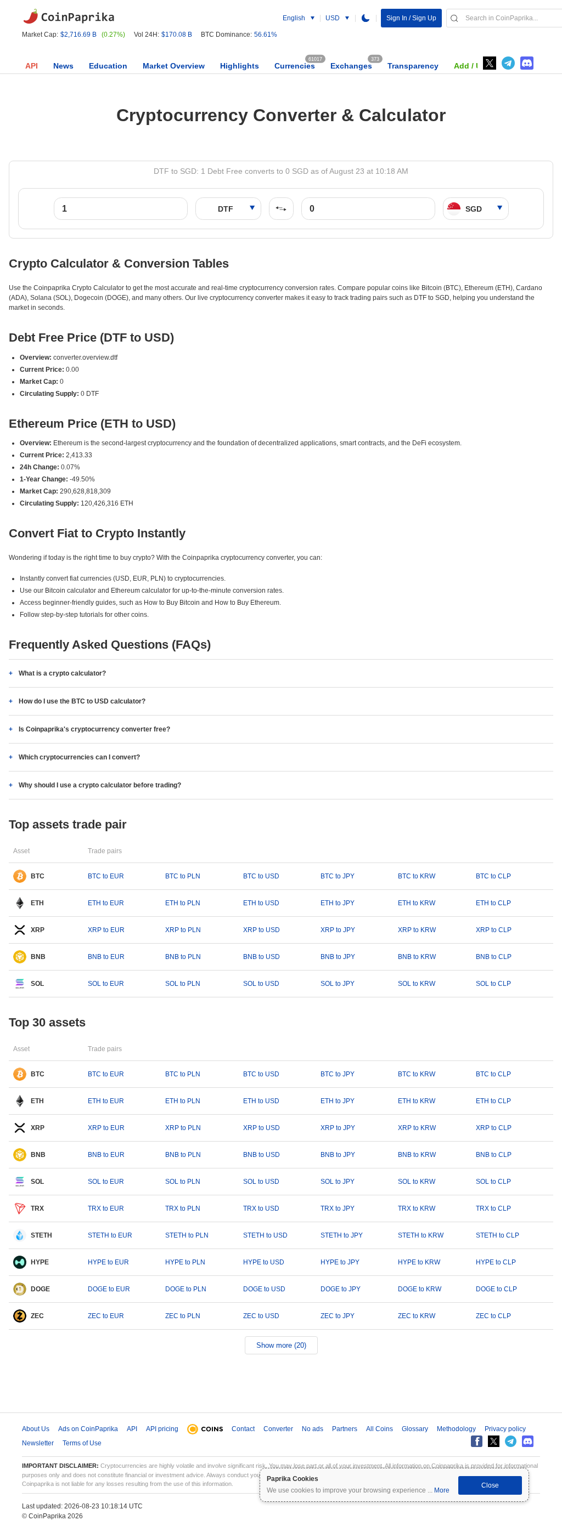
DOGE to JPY (341, 1289)
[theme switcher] (365, 18)
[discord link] (526, 63)
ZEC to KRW (416, 1316)
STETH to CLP (497, 1235)
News (63, 65)
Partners (344, 1429)
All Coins (379, 1429)
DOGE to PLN (185, 1289)
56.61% (265, 34)
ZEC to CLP (493, 1316)
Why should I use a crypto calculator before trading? (100, 785)
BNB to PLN (183, 957)
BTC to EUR (106, 876)
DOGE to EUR (109, 1289)
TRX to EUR (106, 1208)
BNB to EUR (106, 957)
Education (108, 65)
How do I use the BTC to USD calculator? (82, 701)
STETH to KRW (420, 1235)
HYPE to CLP (496, 1262)
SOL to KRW (416, 984)
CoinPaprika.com (68, 16)
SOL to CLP (493, 984)
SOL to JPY (338, 984)
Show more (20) (281, 1345)
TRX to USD (261, 1208)
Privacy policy (505, 1429)
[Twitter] (489, 63)
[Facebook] (476, 1441)
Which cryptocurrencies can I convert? (79, 757)
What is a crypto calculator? (62, 673)
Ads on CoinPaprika (88, 1429)
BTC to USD (261, 876)
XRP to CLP (494, 930)
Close (490, 1485)
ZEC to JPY (338, 1316)
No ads (312, 1429)
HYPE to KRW (419, 1262)
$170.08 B (176, 34)
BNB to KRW (417, 957)
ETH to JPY (338, 903)
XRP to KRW (417, 930)
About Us (35, 1429)
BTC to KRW (416, 876)
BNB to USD (261, 957)
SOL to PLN (182, 984)
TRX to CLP (493, 1208)
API (31, 65)
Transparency (413, 65)
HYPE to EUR (108, 1262)
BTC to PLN (182, 876)
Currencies (294, 65)
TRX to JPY (338, 1208)
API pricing (162, 1429)
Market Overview (174, 65)
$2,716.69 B (78, 34)
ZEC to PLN (182, 1316)
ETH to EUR (106, 903)
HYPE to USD (263, 1262)
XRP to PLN (183, 930)
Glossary (415, 1429)
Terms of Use (82, 1443)
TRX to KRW (416, 1208)
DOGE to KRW (419, 1289)
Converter (278, 1429)
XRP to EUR (106, 930)
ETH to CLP (493, 903)
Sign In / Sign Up (411, 18)
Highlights (239, 65)
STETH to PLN (187, 1235)
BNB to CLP (494, 957)
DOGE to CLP (496, 1289)
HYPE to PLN (185, 1262)
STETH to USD (265, 1235)
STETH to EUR (110, 1235)
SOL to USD (261, 984)
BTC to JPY (338, 876)
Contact (243, 1429)
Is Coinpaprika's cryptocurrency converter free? (94, 729)
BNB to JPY (338, 957)
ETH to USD (261, 903)
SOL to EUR (106, 984)
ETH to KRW (416, 903)
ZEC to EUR (106, 1316)
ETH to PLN (182, 903)
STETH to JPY (342, 1235)
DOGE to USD (264, 1289)
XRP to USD (261, 930)
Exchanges (351, 65)
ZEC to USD (261, 1316)
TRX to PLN (182, 1208)
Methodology (456, 1429)
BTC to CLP (493, 876)
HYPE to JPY (340, 1262)
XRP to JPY (338, 930)
